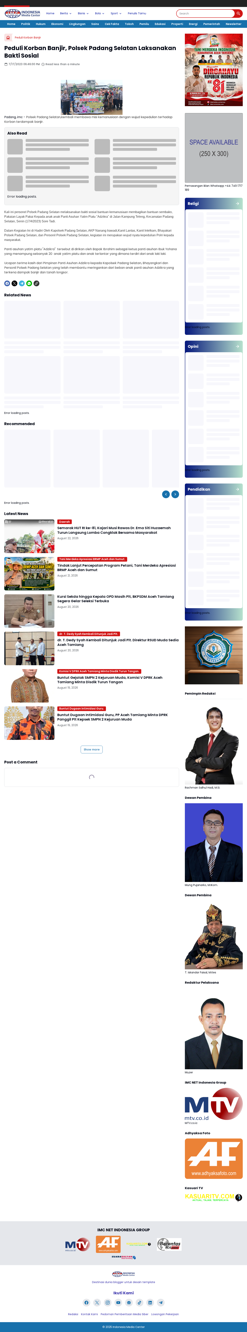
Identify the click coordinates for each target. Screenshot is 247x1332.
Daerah (64, 522)
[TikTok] (139, 1302)
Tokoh (129, 24)
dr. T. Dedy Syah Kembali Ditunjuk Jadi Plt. (88, 634)
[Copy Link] (36, 283)
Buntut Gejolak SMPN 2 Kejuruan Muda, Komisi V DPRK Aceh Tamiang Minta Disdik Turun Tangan (109, 679)
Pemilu (144, 24)
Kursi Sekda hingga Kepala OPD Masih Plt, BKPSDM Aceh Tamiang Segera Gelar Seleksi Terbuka (115, 598)
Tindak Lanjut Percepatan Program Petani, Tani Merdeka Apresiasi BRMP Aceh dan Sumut (116, 567)
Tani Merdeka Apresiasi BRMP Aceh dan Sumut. (92, 559)
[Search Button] (238, 13)
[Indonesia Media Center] (22, 14)
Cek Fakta (112, 24)
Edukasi (160, 24)
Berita (64, 13)
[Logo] (123, 1274)
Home (50, 13)
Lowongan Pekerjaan (165, 1314)
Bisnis (81, 13)
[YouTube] (118, 1302)
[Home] (8, 37)
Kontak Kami (89, 1314)
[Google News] (129, 1302)
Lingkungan (77, 24)
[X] (14, 283)
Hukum (41, 24)
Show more (92, 749)
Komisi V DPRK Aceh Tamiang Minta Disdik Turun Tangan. (99, 671)
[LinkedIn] (150, 1302)
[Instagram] (108, 1302)
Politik (25, 24)
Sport (114, 13)
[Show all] (237, 203)
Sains (95, 24)
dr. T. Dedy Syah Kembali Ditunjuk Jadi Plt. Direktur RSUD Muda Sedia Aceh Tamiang (118, 642)
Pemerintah (211, 24)
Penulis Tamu (137, 13)
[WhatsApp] (29, 283)
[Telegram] (22, 283)
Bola (98, 13)
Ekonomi (57, 24)
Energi (193, 24)
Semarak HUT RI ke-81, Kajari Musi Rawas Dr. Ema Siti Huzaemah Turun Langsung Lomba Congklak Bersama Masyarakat (114, 530)
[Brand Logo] (77, 1244)
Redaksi (73, 1314)
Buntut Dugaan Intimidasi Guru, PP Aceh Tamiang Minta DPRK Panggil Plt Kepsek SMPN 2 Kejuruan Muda (112, 717)
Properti (177, 24)
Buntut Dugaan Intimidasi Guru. (81, 708)
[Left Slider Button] (166, 494)
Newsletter (233, 24)
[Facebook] (7, 283)
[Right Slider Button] (175, 494)
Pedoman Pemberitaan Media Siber (124, 1314)
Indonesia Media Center (129, 1327)
